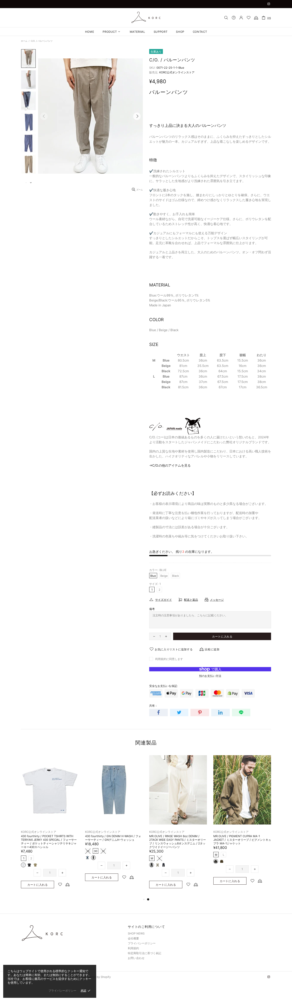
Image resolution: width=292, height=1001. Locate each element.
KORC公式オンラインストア (146, 17)
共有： (153, 705)
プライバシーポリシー (142, 943)
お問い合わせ (136, 958)
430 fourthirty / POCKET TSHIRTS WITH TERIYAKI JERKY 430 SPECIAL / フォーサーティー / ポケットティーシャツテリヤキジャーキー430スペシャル (177, 841)
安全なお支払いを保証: (163, 686)
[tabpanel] (50, 821)
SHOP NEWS (136, 933)
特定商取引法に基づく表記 (144, 953)
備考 (152, 609)
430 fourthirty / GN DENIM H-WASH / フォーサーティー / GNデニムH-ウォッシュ (241, 837)
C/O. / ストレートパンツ (100, 836)
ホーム (24, 41)
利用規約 (133, 948)
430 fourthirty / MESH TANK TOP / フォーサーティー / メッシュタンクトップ (48, 837)
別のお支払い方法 (210, 676)
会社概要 (133, 938)
